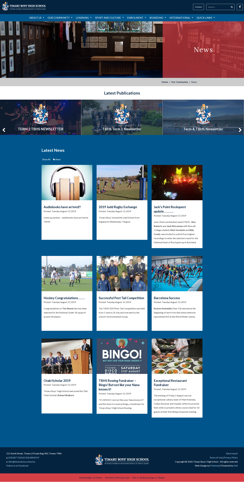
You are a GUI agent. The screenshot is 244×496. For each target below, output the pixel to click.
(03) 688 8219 (32, 457)
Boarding (156, 17)
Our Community (59, 17)
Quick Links (204, 17)
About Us (35, 17)
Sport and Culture (108, 17)
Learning (82, 17)
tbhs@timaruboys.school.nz (21, 461)
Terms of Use (215, 457)
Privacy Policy (231, 457)
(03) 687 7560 (15, 457)
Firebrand (215, 465)
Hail (236, 465)
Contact (198, 7)
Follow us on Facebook (17, 465)
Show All (46, 159)
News (58, 159)
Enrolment (135, 17)
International (179, 17)
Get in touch (232, 453)
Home (165, 82)
